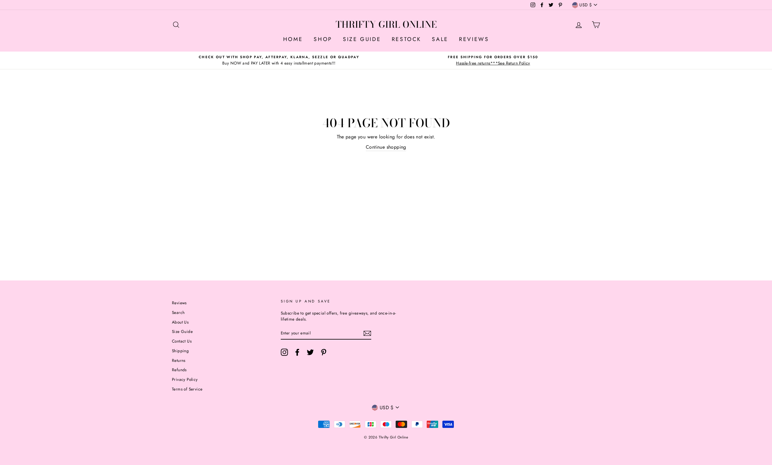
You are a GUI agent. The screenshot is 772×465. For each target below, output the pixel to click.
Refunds (179, 370)
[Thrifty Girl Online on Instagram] (284, 352)
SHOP (323, 39)
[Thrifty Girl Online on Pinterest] (323, 352)
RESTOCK (406, 39)
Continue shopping (386, 147)
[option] (279, 60)
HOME (293, 39)
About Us (180, 322)
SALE (440, 39)
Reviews (179, 303)
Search (178, 312)
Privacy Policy (185, 379)
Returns (178, 360)
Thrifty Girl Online (386, 24)
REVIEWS (474, 39)
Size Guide (182, 331)
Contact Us (181, 341)
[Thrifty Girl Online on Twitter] (310, 352)
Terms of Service (187, 389)
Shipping (180, 351)
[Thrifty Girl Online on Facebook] (297, 352)
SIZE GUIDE (362, 39)
